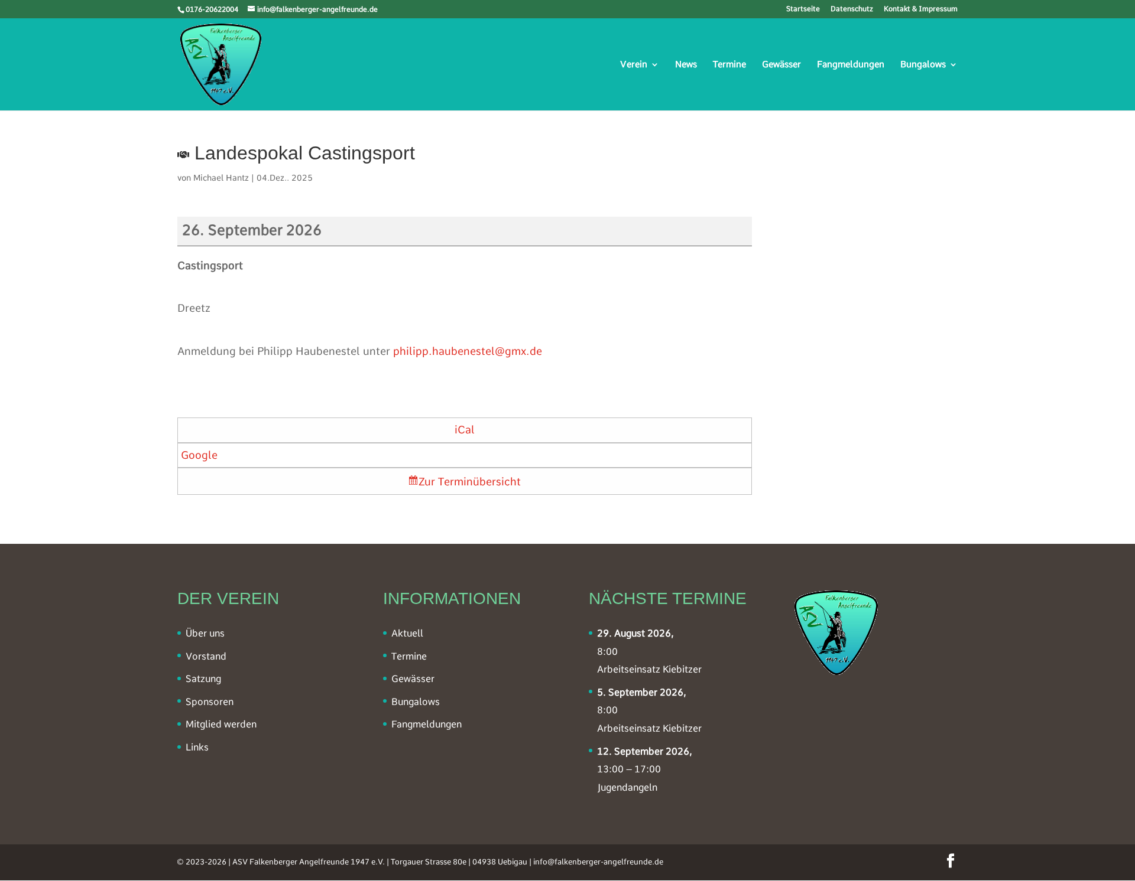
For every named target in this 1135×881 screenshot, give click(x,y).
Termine (729, 65)
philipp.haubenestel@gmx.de (467, 351)
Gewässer (781, 65)
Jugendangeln (627, 787)
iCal (465, 429)
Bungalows (923, 65)
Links (197, 747)
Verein (633, 65)
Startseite (803, 9)
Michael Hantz (221, 177)
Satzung (203, 678)
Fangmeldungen (850, 65)
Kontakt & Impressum (921, 9)
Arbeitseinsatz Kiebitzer (649, 669)
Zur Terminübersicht (470, 481)
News (686, 65)
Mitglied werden (221, 724)
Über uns (205, 633)
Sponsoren (210, 701)
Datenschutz (852, 9)
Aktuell (407, 633)
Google (199, 455)
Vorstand (206, 656)
